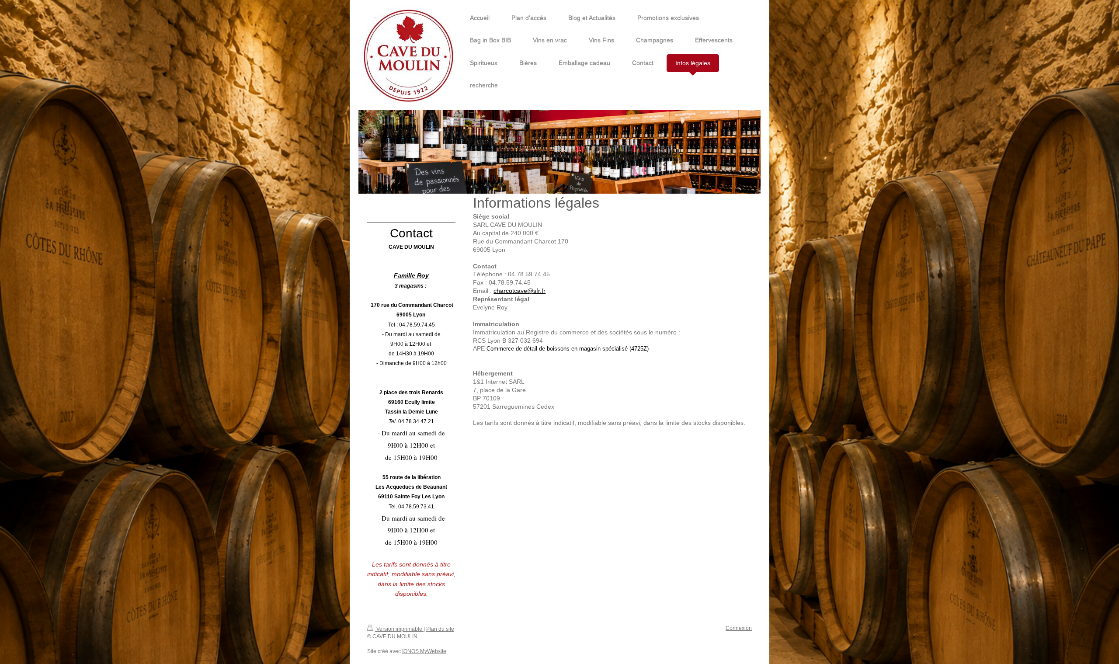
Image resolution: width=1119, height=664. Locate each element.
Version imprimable (399, 629)
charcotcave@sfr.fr (519, 290)
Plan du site (440, 629)
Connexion (739, 628)
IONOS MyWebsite (424, 651)
